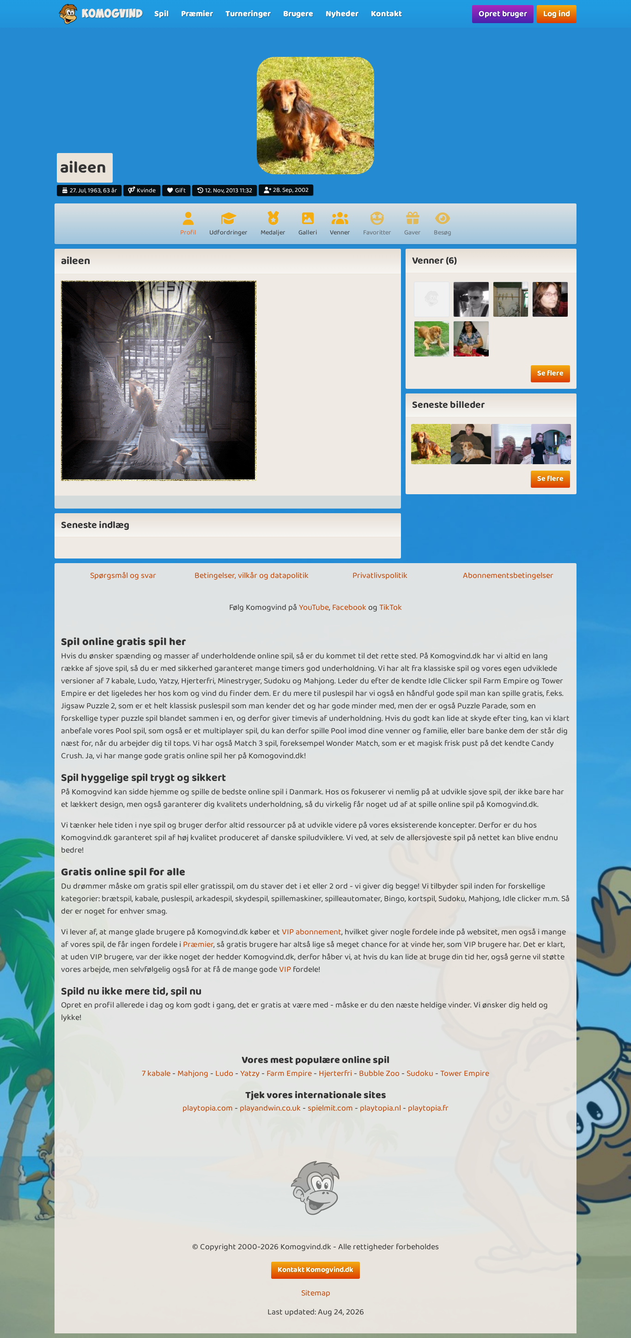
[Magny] (510, 299)
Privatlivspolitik (379, 575)
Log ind (556, 13)
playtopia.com (207, 1108)
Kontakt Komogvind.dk (315, 1270)
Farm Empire (289, 1073)
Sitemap (315, 1293)
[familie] (471, 444)
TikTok (390, 607)
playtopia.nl (380, 1108)
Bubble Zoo (379, 1073)
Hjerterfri (335, 1073)
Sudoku (420, 1073)
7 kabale (156, 1073)
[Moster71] (431, 299)
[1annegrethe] (431, 338)
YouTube (314, 607)
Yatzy (250, 1073)
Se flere (550, 373)
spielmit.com (330, 1108)
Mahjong (192, 1073)
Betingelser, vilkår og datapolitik (251, 575)
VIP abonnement (311, 932)
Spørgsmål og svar (123, 575)
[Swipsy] (550, 299)
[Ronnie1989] (471, 299)
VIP (285, 969)
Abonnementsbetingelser (508, 575)
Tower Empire (464, 1073)
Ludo (224, 1073)
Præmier (198, 944)
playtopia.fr (428, 1108)
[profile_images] (431, 444)
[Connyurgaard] (471, 338)
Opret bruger (503, 13)
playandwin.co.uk (270, 1108)
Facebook (349, 607)
